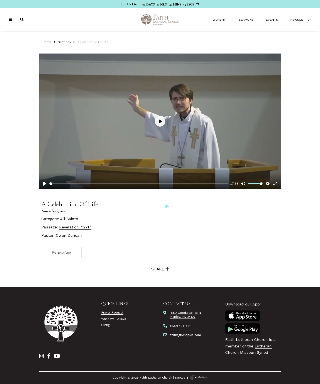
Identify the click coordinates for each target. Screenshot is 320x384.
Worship (220, 19)
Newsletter (300, 19)
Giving (105, 325)
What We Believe (113, 318)
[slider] (138, 184)
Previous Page (61, 252)
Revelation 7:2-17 (75, 227)
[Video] (167, 206)
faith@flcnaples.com (185, 335)
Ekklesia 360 (198, 377)
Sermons (246, 19)
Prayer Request (112, 312)
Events (272, 19)
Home (46, 42)
